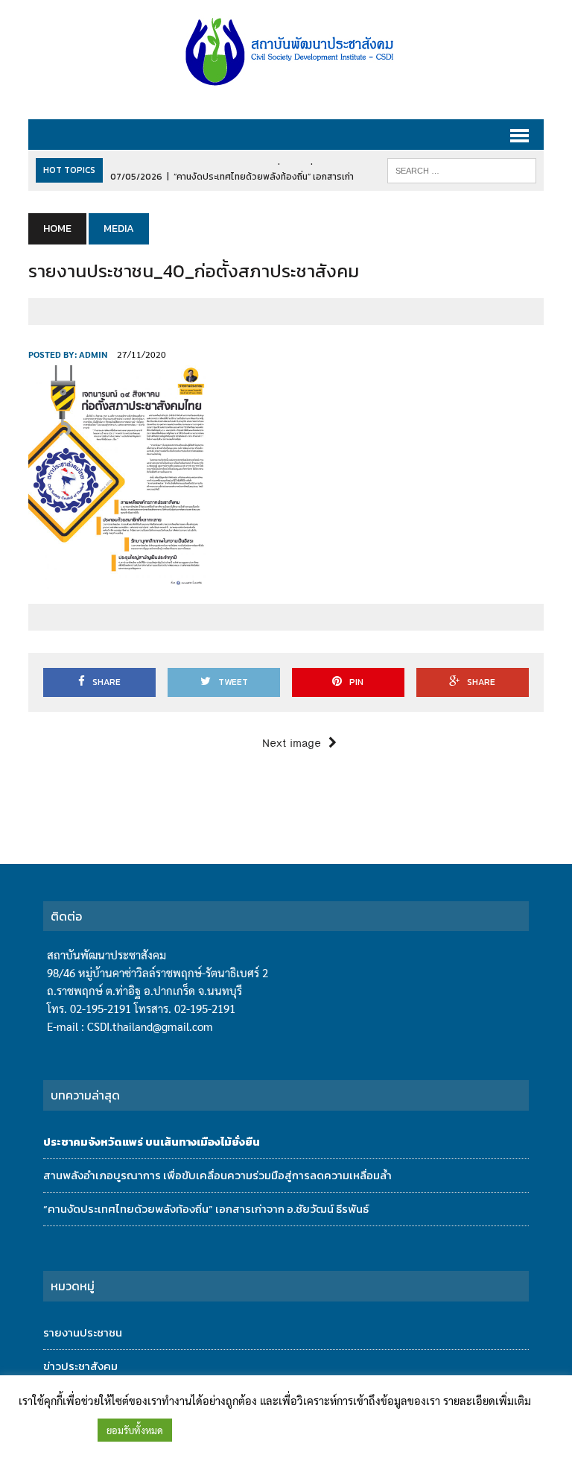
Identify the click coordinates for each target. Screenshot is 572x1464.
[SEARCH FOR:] (461, 170)
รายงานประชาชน (82, 1332)
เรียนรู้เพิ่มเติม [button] (54, 1430)
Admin (93, 354)
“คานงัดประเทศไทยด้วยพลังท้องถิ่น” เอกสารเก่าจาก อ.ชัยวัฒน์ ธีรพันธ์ (206, 1208)
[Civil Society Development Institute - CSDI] (285, 52)
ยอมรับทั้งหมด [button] (135, 1430)
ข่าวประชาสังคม (80, 1366)
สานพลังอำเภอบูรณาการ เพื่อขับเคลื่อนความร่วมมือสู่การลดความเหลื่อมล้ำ (217, 1175)
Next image (291, 743)
